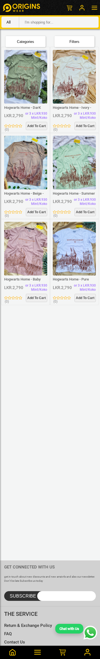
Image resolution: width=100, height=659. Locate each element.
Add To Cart (36, 126)
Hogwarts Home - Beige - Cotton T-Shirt (24, 193)
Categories (25, 42)
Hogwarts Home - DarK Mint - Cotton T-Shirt (22, 107)
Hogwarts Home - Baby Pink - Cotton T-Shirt (22, 279)
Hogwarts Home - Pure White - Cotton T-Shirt (71, 279)
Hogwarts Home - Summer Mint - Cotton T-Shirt (74, 193)
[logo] (21, 7)
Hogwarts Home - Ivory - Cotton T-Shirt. (72, 107)
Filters (74, 42)
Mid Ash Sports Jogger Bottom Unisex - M (57, 624)
